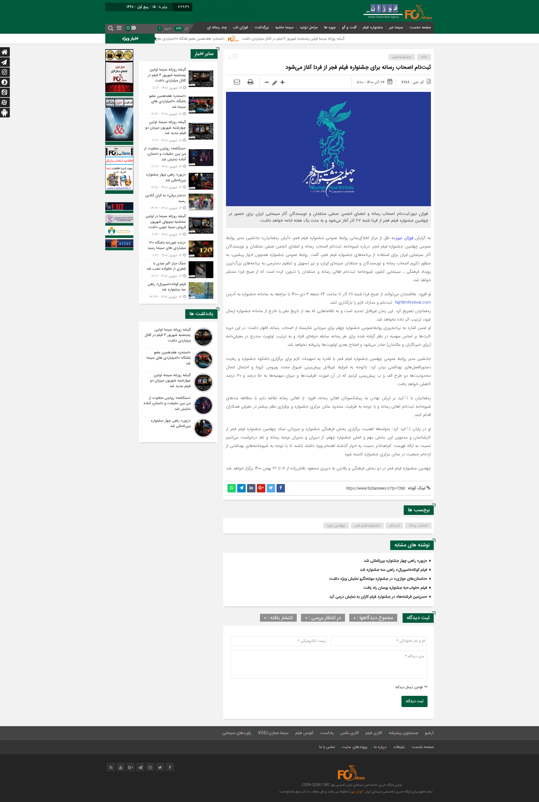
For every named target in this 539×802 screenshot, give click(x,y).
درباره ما (380, 747)
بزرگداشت (261, 27)
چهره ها (330, 27)
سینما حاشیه (284, 27)
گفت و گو (349, 27)
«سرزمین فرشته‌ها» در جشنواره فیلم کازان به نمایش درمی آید (378, 597)
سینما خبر (396, 27)
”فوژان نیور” (356, 791)
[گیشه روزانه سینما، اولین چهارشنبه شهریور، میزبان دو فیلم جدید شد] (178, 131)
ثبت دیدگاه (414, 701)
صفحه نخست (420, 27)
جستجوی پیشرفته (403, 733)
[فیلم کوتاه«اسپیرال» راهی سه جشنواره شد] (178, 289)
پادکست (327, 733)
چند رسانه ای (217, 27)
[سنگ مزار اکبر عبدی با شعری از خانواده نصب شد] (178, 270)
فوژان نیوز (404, 238)
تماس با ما (327, 747)
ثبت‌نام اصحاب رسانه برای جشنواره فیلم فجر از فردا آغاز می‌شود (358, 67)
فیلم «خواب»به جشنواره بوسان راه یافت (395, 588)
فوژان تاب (240, 27)
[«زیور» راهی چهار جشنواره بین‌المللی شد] (178, 181)
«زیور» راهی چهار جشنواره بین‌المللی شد (395, 561)
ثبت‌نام (394, 525)
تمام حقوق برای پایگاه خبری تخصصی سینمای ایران (398, 791)
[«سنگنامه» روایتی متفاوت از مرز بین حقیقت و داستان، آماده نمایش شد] (178, 158)
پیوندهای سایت (354, 747)
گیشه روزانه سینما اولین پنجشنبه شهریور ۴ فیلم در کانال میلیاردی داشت (324, 39)
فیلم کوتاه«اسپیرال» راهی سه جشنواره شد (393, 570)
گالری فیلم (374, 733)
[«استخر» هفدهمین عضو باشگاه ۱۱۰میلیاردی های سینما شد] (178, 105)
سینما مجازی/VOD (273, 733)
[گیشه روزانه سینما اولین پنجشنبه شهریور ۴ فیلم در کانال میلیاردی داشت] (178, 79)
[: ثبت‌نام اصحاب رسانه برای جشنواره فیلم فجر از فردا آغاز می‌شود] (237, 82)
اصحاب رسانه (418, 525)
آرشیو (429, 733)
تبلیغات (399, 747)
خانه (424, 57)
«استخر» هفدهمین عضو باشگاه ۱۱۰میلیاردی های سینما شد (213, 39)
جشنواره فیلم (373, 27)
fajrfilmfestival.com (412, 302)
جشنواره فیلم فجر (367, 525)
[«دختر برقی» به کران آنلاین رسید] (178, 202)
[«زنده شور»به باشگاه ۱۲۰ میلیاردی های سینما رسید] (178, 249)
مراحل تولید (309, 27)
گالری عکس (349, 733)
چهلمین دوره (336, 525)
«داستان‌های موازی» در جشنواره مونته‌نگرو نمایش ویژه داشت (378, 579)
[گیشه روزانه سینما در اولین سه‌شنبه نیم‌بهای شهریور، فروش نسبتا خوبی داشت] (178, 225)
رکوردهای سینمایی (236, 733)
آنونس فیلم (304, 733)
